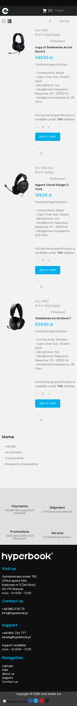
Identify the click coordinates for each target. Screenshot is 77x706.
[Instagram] (72, 3)
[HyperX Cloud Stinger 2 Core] (16, 184)
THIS (60, 119)
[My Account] (73, 11)
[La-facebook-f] (51, 3)
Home (8, 436)
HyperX (49, 172)
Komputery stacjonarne (21, 464)
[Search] (38, 11)
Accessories (13, 452)
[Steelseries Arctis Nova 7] (16, 317)
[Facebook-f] (30, 700)
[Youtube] (65, 3)
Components (14, 458)
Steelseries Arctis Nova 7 (53, 318)
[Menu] (12, 11)
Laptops (10, 446)
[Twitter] (58, 3)
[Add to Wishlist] (38, 146)
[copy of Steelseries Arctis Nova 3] (16, 46)
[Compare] (46, 146)
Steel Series (52, 35)
